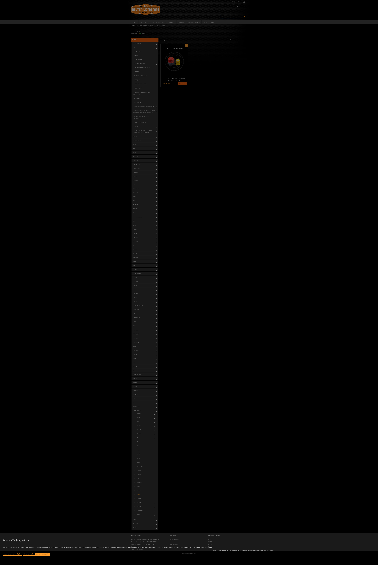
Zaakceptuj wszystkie (42, 554)
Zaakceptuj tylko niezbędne (12, 554)
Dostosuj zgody (28, 554)
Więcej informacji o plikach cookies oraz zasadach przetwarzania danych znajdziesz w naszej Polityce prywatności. (243, 550)
